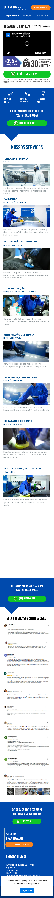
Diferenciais (42, 15)
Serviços (26, 15)
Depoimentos (12, 15)
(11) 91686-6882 (27, 74)
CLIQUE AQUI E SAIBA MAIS (19, 844)
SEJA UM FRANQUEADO (40, 7)
